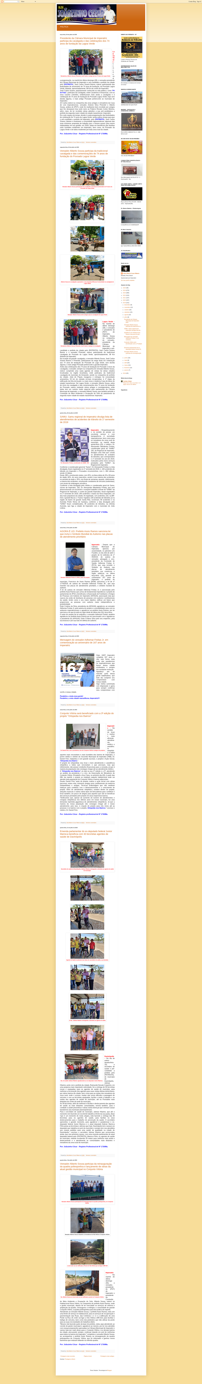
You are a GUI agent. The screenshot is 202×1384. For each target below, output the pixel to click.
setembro (127, 312)
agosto (126, 314)
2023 (124, 293)
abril (125, 362)
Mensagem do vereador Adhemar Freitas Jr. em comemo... (131, 338)
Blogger (109, 1370)
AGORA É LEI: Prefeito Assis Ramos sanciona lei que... (132, 333)
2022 (124, 295)
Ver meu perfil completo (127, 280)
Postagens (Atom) (70, 1359)
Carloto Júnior (127, 381)
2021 (124, 298)
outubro (126, 310)
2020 (124, 300)
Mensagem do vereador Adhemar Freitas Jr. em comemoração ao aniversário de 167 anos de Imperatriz (84, 643)
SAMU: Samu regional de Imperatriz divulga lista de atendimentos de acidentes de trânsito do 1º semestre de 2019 (87, 419)
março (126, 365)
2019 (124, 302)
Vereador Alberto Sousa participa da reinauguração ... (132, 353)
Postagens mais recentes (67, 1356)
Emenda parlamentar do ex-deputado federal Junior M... (133, 348)
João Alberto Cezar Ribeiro (131, 273)
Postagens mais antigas (107, 1356)
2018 (124, 373)
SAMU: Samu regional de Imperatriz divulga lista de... (132, 329)
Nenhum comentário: (91, 142)
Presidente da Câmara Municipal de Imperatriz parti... (131, 321)
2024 (124, 290)
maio (126, 360)
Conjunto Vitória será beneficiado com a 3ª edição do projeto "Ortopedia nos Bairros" (87, 714)
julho (126, 317)
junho (126, 358)
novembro (127, 307)
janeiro (126, 370)
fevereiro (127, 367)
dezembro (127, 305)
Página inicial (88, 1356)
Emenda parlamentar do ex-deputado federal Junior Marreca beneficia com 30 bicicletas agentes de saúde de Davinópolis (86, 834)
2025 (124, 288)
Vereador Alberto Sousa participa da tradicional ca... (132, 325)
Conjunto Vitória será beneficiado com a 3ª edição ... (133, 343)
